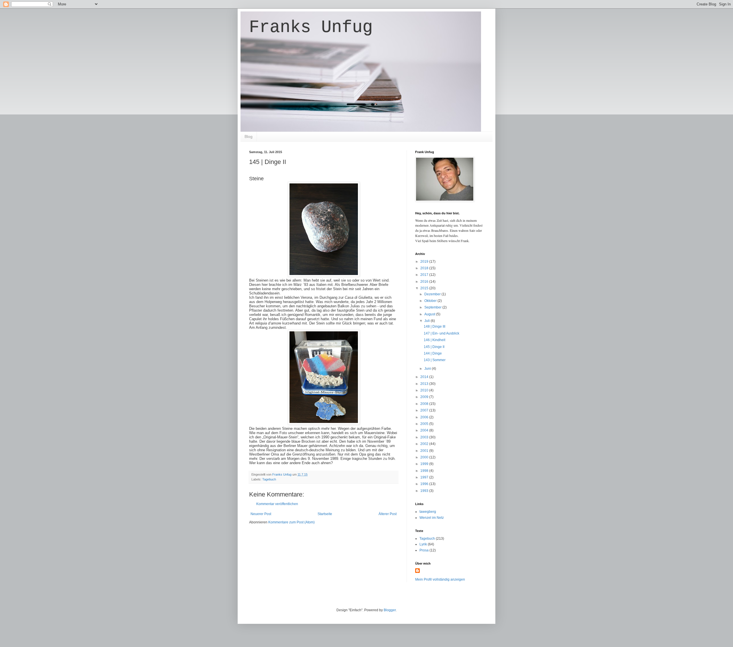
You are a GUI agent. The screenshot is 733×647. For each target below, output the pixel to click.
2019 (424, 262)
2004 (424, 430)
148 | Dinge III (434, 327)
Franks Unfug (311, 27)
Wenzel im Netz (431, 518)
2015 (424, 288)
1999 (424, 464)
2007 (424, 410)
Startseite (325, 514)
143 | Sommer (435, 360)
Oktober (431, 301)
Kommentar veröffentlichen (277, 504)
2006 (424, 417)
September (433, 307)
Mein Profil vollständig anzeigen (440, 579)
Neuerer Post (261, 514)
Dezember (433, 294)
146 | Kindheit (434, 340)
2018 (424, 268)
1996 (424, 484)
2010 (424, 390)
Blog (249, 136)
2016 (424, 282)
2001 (424, 451)
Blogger (390, 610)
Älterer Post (388, 514)
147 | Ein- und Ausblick (441, 333)
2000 (424, 457)
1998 (424, 471)
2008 (424, 404)
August (430, 314)
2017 (424, 275)
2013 (424, 384)
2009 (424, 397)
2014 (424, 377)
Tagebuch (269, 479)
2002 (424, 444)
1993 (424, 491)
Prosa (424, 550)
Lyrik (423, 544)
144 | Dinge (433, 353)
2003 (424, 437)
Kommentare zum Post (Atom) (291, 522)
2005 (424, 424)
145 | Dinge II (434, 347)
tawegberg (427, 512)
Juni (428, 369)
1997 (424, 477)
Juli (427, 321)
